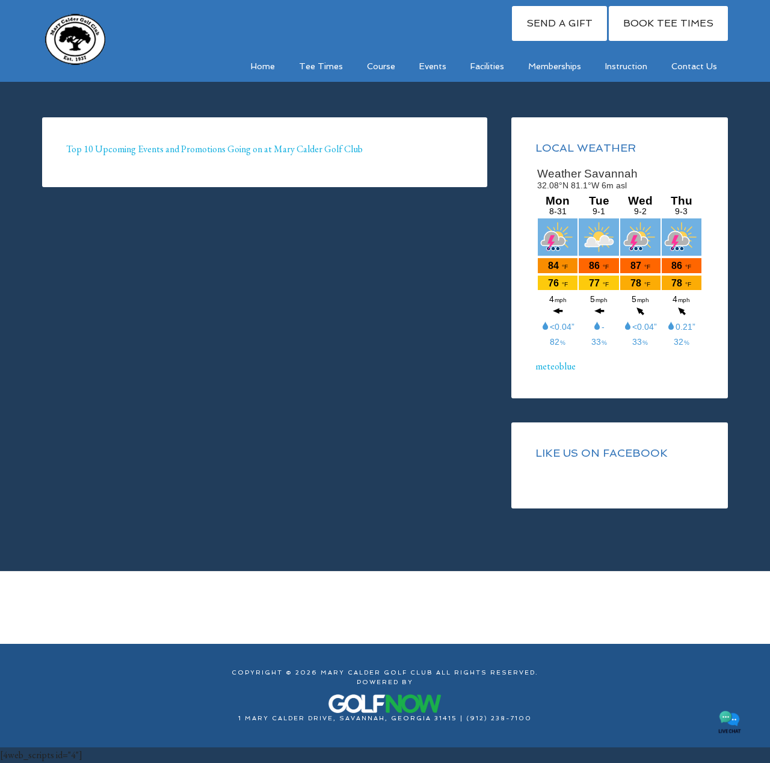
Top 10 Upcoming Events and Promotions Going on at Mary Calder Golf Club (214, 149)
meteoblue (555, 366)
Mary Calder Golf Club (75, 39)
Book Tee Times (668, 23)
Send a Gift (559, 23)
